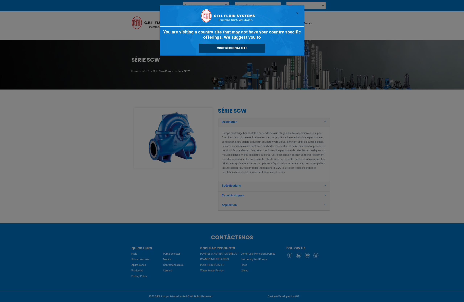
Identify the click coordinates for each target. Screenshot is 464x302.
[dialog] (232, 151)
